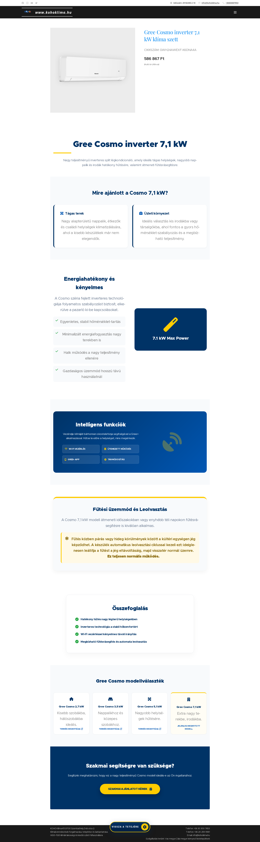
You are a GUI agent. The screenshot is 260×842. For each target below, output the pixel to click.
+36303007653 (232, 3)
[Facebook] (23, 3)
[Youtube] (32, 3)
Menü (236, 12)
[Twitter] (36, 3)
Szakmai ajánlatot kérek (127, 789)
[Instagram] (27, 3)
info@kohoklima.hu (210, 3)
